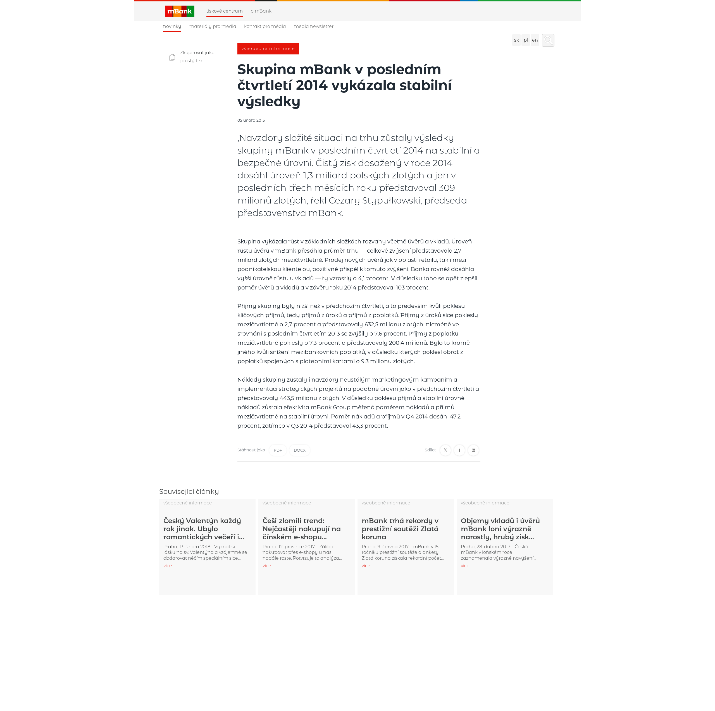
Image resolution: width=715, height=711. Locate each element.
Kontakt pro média (265, 26)
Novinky (172, 26)
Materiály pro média (212, 26)
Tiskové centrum (224, 11)
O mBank (261, 11)
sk (516, 40)
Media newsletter (313, 26)
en (535, 40)
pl (526, 40)
